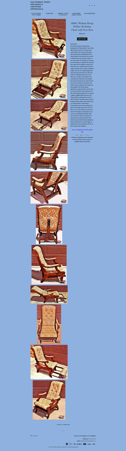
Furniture (49, 13)
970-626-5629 (92, 439)
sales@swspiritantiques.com (88, 441)
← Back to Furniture (63, 424)
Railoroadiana (89, 13)
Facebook (34, 436)
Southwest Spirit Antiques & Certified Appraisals (41, 5)
